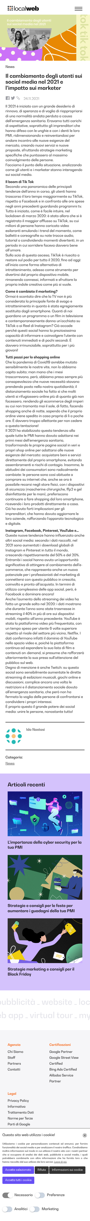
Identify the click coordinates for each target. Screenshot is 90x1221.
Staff (11, 1058)
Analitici (21, 1209)
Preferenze (56, 1195)
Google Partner (61, 1052)
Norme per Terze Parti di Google (20, 1121)
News (10, 67)
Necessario (23, 1195)
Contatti (14, 1069)
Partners (14, 1064)
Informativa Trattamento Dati (21, 1109)
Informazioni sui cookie (67, 1170)
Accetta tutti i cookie (18, 1180)
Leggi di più (60, 1162)
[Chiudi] (85, 1135)
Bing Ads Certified (63, 1069)
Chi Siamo (15, 1052)
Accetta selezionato (18, 1170)
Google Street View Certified (64, 1061)
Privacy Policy (18, 1101)
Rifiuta (42, 1170)
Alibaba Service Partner (61, 1078)
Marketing (50, 1209)
